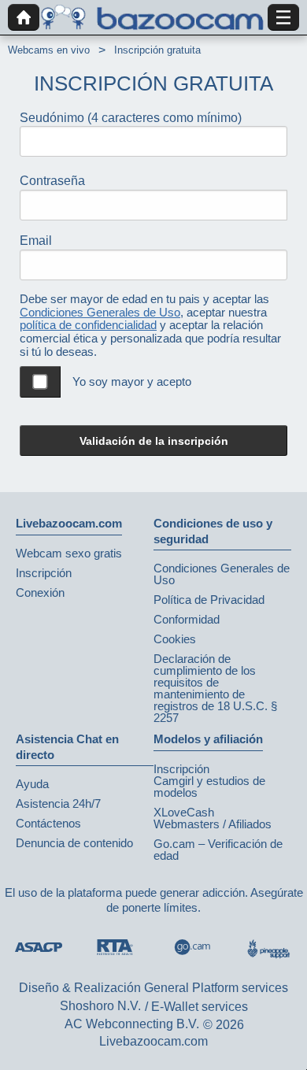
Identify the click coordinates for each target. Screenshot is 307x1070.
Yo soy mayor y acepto (131, 381)
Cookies (175, 639)
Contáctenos (48, 823)
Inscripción (44, 572)
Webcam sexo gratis (69, 553)
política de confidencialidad (88, 324)
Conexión (40, 592)
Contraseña (52, 180)
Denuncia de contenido (74, 843)
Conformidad (187, 619)
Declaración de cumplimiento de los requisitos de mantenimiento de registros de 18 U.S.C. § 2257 (215, 688)
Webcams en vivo (49, 50)
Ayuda (32, 783)
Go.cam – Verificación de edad (218, 849)
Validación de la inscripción (154, 441)
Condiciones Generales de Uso (100, 312)
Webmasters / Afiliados (213, 824)
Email (36, 240)
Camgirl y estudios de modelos (209, 786)
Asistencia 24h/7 (58, 803)
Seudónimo (131, 117)
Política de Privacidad (209, 599)
